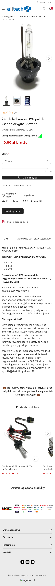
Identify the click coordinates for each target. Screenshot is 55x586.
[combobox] (26, 161)
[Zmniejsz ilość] (4, 171)
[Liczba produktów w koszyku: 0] (50, 8)
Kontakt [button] (7, 552)
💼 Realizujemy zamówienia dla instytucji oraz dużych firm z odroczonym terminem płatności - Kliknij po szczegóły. (27, 391)
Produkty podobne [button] (27, 407)
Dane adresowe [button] (11, 530)
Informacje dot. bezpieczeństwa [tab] (33, 238)
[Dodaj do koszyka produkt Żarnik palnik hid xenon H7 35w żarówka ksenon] (35, 458)
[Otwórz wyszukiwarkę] (44, 8)
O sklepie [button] (8, 537)
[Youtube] (33, 562)
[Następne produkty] (47, 433)
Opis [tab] (6, 238)
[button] (49, 58)
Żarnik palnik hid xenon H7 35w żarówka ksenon (17, 467)
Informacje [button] (9, 545)
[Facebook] (22, 562)
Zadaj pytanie (13, 211)
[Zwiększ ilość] (46, 171)
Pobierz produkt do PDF (18, 222)
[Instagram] (27, 562)
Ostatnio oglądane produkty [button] (27, 488)
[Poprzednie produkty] (7, 433)
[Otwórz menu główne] (3, 8)
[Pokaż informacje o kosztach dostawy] (40, 200)
